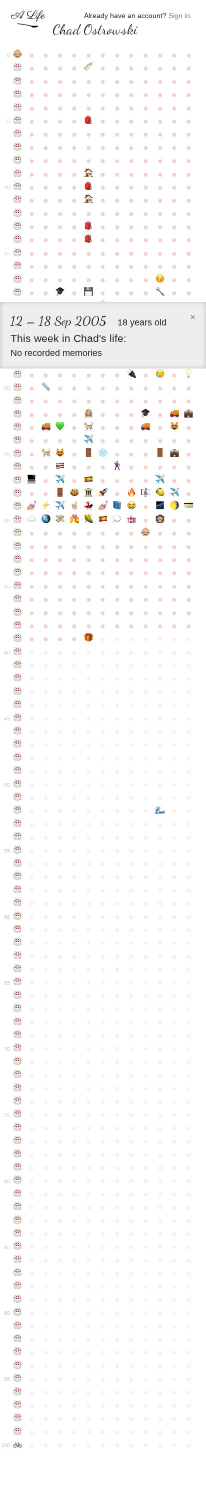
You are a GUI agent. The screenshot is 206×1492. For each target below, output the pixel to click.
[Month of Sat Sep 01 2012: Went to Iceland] (103, 454)
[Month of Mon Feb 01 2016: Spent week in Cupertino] (174, 493)
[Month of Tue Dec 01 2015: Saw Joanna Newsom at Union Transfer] (145, 493)
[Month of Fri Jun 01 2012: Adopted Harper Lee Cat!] (60, 454)
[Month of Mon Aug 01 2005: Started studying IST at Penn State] (89, 292)
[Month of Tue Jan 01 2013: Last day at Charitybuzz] (160, 454)
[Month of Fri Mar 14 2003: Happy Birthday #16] (17, 266)
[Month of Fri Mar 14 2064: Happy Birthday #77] (17, 1141)
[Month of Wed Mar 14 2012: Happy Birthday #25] (17, 454)
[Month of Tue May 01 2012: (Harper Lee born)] (46, 454)
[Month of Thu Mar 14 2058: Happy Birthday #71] (17, 1061)
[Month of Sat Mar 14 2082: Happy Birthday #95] (17, 1378)
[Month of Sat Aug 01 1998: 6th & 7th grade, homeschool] (89, 200)
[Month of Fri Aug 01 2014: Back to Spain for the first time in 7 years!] (89, 480)
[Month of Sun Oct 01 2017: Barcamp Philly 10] (117, 520)
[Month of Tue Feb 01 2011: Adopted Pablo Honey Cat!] (174, 427)
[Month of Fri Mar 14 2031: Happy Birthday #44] (17, 704)
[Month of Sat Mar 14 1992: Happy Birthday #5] (17, 121)
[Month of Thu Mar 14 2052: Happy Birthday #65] (17, 982)
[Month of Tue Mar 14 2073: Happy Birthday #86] (17, 1260)
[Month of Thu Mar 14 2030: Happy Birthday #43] (17, 691)
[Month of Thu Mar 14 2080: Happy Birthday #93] (17, 1352)
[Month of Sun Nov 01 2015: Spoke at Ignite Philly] (131, 493)
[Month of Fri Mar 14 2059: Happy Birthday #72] (17, 1074)
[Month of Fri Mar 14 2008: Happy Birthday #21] (17, 401)
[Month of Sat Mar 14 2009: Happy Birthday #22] (17, 414)
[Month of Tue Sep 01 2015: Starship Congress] (103, 493)
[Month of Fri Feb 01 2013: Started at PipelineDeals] (174, 454)
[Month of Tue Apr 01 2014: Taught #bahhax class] (31, 480)
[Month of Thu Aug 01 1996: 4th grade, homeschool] (89, 174)
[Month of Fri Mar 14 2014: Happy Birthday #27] (17, 480)
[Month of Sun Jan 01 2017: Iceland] (160, 506)
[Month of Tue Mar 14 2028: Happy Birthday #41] (17, 665)
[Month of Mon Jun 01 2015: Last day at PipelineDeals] (60, 493)
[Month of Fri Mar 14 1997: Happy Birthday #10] (17, 187)
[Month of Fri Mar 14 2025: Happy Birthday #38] (17, 625)
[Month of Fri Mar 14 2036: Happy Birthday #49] (17, 771)
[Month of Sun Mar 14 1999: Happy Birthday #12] (17, 213)
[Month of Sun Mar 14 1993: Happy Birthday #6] (17, 134)
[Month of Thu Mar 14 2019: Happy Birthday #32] (17, 546)
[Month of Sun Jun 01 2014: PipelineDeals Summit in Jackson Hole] (60, 480)
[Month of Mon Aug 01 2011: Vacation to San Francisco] (89, 440)
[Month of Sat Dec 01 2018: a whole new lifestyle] (145, 533)
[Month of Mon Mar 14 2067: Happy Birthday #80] (17, 1180)
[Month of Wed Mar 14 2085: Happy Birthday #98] (17, 1418)
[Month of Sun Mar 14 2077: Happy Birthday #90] (17, 1312)
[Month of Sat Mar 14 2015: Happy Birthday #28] (17, 493)
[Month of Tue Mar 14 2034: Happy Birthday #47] (17, 744)
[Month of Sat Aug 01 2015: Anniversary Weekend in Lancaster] (89, 493)
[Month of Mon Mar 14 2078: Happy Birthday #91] (17, 1326)
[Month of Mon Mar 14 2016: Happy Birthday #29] (17, 506)
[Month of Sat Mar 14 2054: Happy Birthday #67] (17, 1008)
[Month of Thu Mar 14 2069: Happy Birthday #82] (17, 1207)
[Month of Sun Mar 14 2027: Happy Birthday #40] (17, 652)
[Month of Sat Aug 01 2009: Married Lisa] (89, 414)
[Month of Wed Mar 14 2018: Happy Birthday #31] (17, 533)
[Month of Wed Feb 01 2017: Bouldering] (174, 506)
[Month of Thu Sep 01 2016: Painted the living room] (103, 506)
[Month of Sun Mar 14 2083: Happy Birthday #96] (17, 1392)
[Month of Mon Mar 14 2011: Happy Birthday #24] (17, 440)
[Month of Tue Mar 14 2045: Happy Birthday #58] (17, 890)
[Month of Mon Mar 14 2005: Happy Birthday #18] (17, 292)
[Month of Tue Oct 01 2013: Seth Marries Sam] (117, 467)
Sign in (179, 16)
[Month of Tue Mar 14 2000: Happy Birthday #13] (17, 226)
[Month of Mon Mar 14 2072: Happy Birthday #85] (17, 1246)
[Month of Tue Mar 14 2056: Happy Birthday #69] (17, 1035)
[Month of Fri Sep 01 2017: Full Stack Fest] (103, 520)
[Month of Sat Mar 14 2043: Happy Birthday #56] (17, 863)
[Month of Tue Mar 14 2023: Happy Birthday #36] (17, 599)
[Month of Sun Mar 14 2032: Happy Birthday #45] (17, 718)
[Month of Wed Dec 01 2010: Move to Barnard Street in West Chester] (145, 427)
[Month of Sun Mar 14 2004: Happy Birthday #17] (17, 279)
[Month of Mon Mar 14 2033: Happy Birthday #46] (17, 731)
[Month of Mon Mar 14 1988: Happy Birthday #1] (17, 68)
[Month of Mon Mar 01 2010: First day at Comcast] (189, 414)
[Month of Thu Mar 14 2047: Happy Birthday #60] (17, 916)
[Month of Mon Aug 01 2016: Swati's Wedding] (89, 506)
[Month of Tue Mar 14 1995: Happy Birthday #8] (17, 160)
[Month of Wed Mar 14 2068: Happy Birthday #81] (17, 1194)
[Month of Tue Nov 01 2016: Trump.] (131, 506)
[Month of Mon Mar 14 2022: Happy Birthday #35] (17, 586)
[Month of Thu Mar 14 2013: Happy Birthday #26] (17, 467)
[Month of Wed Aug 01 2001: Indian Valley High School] (89, 239)
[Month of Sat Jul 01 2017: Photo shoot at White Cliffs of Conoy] (75, 520)
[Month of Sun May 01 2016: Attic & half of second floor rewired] (46, 506)
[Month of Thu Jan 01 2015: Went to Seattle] (160, 480)
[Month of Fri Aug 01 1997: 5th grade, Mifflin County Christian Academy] (89, 187)
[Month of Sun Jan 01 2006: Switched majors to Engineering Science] (160, 292)
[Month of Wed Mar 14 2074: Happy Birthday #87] (17, 1273)
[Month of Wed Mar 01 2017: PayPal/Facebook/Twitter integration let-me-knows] (189, 506)
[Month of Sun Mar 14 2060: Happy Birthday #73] (17, 1088)
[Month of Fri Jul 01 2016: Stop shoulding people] (75, 506)
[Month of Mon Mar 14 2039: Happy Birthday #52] (17, 810)
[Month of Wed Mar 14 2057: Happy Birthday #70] (17, 1048)
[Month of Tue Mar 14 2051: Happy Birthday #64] (17, 969)
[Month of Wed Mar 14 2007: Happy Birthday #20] (17, 388)
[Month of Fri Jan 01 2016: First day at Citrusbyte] (160, 493)
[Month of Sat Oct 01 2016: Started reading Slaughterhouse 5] (117, 506)
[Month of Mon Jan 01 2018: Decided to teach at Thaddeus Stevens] (160, 520)
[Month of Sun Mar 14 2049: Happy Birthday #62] (17, 942)
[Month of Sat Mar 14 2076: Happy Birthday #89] (17, 1299)
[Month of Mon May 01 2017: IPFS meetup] (46, 520)
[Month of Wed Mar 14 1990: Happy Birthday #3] (17, 94)
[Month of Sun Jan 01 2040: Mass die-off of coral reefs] (160, 810)
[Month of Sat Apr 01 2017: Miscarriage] (31, 520)
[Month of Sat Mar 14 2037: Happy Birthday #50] (17, 784)
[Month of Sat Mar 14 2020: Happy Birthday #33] (17, 559)
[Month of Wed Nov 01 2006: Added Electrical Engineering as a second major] (131, 375)
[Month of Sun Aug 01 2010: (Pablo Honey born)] (89, 427)
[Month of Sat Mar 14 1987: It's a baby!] (17, 55)
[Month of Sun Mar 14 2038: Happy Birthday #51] (17, 797)
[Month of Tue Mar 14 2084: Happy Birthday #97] (17, 1405)
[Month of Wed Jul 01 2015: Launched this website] (75, 493)
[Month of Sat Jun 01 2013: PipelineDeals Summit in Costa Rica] (60, 467)
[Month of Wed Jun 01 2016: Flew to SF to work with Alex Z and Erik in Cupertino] (60, 506)
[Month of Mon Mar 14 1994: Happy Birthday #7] (17, 147)
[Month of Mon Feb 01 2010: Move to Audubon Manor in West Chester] (174, 414)
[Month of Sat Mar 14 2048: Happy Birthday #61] (17, 929)
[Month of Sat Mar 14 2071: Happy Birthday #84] (17, 1233)
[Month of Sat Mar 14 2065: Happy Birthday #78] (17, 1154)
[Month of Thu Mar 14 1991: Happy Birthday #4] (17, 108)
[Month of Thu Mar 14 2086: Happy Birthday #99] (17, 1431)
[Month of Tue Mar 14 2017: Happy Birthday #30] (17, 520)
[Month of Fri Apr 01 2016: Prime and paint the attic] (31, 506)
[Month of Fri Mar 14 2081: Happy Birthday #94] (17, 1365)
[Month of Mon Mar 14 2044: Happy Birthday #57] (17, 876)
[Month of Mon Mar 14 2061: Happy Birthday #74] (17, 1101)
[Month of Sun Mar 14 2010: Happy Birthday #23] (17, 427)
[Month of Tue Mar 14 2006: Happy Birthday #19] (17, 375)
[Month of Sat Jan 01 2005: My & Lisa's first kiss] (160, 279)
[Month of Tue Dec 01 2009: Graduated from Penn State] (145, 414)
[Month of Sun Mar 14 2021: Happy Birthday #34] (17, 572)
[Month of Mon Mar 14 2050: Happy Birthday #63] (17, 956)
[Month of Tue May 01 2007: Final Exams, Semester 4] (46, 388)
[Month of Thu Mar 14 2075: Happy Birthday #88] (17, 1286)
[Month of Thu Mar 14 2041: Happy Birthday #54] (17, 837)
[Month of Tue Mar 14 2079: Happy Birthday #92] (17, 1339)
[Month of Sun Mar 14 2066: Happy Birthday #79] (17, 1167)
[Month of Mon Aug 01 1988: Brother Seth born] (89, 68)
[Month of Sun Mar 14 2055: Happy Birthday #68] (17, 1022)
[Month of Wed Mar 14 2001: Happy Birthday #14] (17, 239)
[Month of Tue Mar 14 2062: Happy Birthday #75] (17, 1114)
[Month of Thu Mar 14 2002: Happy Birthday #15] (17, 253)
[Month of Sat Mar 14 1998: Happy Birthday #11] (17, 200)
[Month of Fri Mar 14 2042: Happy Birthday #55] (17, 850)
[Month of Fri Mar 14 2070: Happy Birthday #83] (17, 1220)
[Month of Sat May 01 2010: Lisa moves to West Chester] (46, 427)
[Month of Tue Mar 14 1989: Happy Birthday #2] (17, 81)
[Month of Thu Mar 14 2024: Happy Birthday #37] (17, 612)
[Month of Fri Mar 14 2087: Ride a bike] (17, 1444)
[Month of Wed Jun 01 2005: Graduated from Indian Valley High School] (60, 292)
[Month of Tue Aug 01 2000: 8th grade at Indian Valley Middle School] (89, 226)
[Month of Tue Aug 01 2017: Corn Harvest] (89, 520)
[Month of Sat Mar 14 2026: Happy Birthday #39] (17, 638)
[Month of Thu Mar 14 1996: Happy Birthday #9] (17, 174)
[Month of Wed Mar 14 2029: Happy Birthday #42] (17, 678)
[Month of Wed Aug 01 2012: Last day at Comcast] (89, 454)
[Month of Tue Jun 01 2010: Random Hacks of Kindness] (60, 427)
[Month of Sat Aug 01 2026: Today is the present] (89, 638)
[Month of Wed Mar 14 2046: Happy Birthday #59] (17, 903)
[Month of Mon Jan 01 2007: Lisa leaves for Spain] (160, 375)
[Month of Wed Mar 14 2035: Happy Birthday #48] (17, 758)
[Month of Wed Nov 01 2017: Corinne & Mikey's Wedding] (131, 520)
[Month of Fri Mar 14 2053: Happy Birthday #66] (17, 995)
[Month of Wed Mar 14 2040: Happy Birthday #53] (17, 824)
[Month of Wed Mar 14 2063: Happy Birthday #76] (17, 1128)
